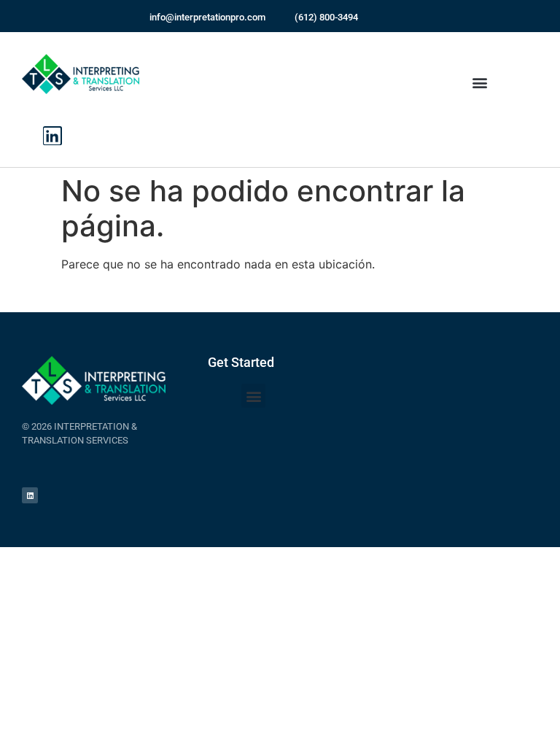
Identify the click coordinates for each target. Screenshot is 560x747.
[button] (480, 83)
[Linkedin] (52, 135)
